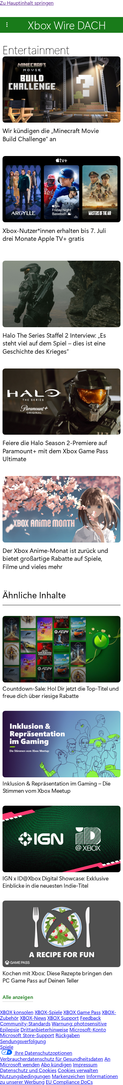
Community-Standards (25, 1023)
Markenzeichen (68, 1076)
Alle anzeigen (18, 997)
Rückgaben (68, 1035)
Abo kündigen (56, 1064)
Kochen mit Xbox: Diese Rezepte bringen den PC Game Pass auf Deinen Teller (57, 976)
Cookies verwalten (78, 1070)
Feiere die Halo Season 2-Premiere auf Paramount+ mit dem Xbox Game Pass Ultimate (55, 450)
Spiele (6, 1046)
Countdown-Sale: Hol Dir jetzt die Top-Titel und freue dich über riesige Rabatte (61, 692)
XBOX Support (63, 1017)
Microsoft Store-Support (27, 1035)
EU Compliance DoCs (69, 1081)
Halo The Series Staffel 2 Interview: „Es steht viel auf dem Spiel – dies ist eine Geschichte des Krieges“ (54, 343)
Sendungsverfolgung (23, 1041)
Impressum (85, 1064)
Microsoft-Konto (87, 1029)
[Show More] (7, 25)
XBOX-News (33, 1017)
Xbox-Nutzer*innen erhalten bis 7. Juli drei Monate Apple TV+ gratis (54, 234)
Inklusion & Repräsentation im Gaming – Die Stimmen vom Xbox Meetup (56, 787)
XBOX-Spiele (48, 1012)
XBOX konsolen (16, 1012)
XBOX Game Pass (82, 1012)
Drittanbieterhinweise (44, 1029)
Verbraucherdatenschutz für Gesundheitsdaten (51, 1058)
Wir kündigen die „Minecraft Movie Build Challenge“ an (51, 134)
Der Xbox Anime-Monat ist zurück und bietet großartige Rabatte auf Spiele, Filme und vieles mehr (55, 558)
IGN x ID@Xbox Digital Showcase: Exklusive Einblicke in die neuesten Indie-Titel (55, 881)
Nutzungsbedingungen (25, 1076)
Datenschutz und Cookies (28, 1070)
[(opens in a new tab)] (61, 90)
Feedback (90, 1017)
